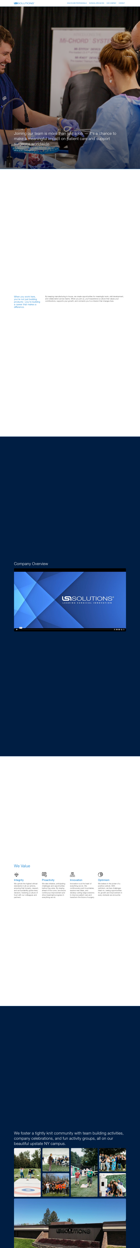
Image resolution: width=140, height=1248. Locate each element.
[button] (77, 3)
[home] (24, 3)
